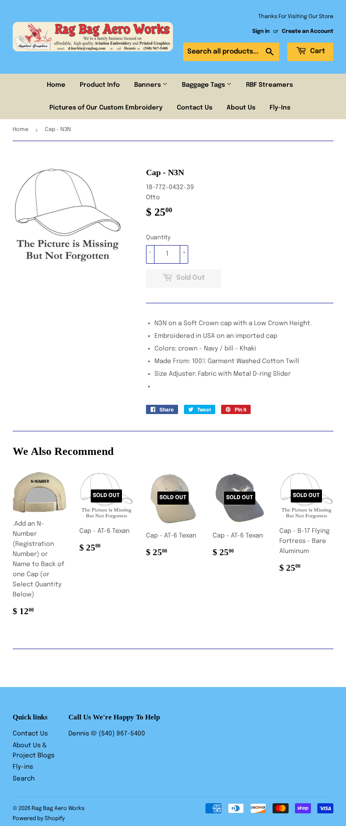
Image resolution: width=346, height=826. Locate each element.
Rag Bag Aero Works (58, 808)
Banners (148, 85)
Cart (316, 51)
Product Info (100, 85)
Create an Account (307, 31)
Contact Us (194, 107)
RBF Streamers (269, 85)
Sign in (261, 31)
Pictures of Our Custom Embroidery (105, 107)
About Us (241, 107)
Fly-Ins (280, 107)
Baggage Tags (204, 85)
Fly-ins (23, 767)
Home (56, 85)
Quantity (158, 238)
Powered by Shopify (39, 818)
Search (24, 778)
